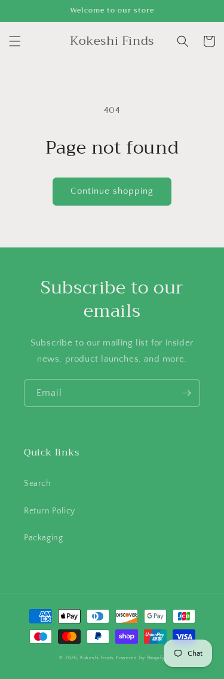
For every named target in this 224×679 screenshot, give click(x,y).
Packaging (43, 538)
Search (37, 483)
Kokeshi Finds (98, 657)
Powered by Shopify (140, 657)
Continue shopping (112, 191)
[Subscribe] (186, 393)
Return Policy (49, 511)
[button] (15, 41)
